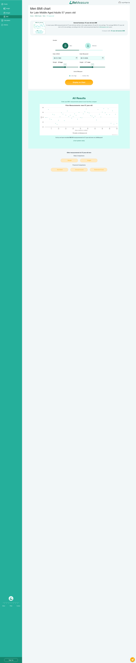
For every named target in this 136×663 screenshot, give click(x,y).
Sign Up (11, 660)
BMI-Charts (38, 16)
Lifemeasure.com (104, 27)
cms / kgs (73, 75)
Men (44, 16)
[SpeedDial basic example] (132, 659)
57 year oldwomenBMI (118, 31)
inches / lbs (85, 75)
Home (32, 16)
